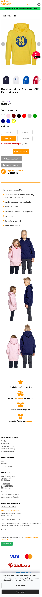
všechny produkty (7, 451)
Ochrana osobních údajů (10, 495)
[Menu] (39, 4)
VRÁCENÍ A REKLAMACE (8, 507)
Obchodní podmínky (8, 492)
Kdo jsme (4, 464)
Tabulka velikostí (12, 159)
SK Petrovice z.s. (9, 16)
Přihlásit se (7, 544)
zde (31, 580)
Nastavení (20, 585)
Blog (2, 461)
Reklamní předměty (8, 449)
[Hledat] (28, 4)
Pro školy (4, 441)
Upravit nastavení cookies (10, 497)
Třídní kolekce (6, 444)
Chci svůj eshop (6, 466)
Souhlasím (20, 592)
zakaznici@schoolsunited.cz (11, 513)
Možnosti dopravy (12, 165)
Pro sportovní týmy (8, 446)
